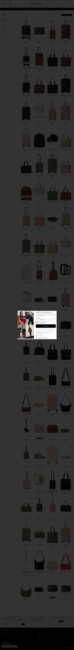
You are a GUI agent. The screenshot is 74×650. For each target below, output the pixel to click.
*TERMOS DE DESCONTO (39, 335)
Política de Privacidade (39, 332)
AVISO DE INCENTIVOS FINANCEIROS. (41, 333)
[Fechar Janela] (56, 312)
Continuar (46, 326)
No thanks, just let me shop (41, 337)
